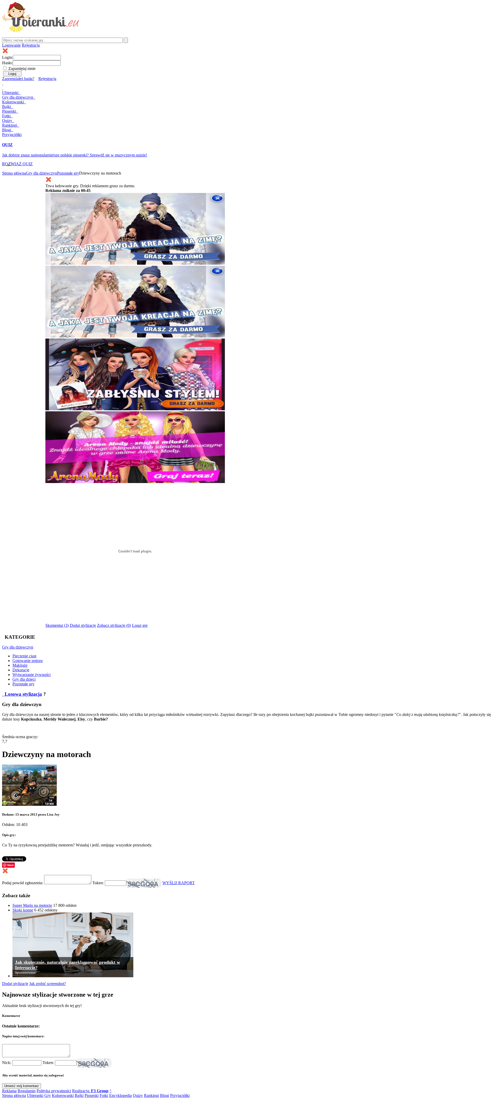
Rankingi (10, 125)
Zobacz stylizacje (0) (114, 625)
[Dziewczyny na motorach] (29, 804)
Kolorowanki (13, 102)
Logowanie (11, 45)
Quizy (7, 120)
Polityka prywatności (54, 1091)
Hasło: (7, 63)
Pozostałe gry (68, 173)
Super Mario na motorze (32, 905)
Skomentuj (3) (57, 625)
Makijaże (19, 665)
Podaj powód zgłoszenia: (23, 883)
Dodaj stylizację (83, 625)
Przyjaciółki (12, 134)
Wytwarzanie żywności (31, 674)
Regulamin (27, 1091)
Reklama (9, 1091)
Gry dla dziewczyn (41, 173)
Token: (98, 883)
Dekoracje (20, 670)
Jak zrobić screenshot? (47, 983)
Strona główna (14, 173)
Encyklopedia (120, 1095)
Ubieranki (10, 92)
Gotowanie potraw (27, 660)
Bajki (79, 1095)
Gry (17, 97)
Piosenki (9, 111)
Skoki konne (22, 910)
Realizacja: (90, 1091)
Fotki (7, 116)
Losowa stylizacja (22, 694)
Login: (7, 57)
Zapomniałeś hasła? (18, 78)
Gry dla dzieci (24, 679)
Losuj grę (140, 625)
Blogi (7, 130)
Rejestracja (31, 45)
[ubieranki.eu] (40, 30)
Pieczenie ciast (24, 656)
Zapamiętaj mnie (22, 68)
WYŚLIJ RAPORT (178, 883)
